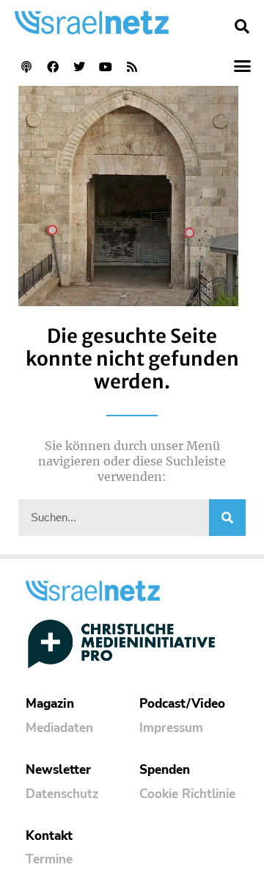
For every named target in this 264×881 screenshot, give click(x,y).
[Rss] (132, 67)
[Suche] (227, 517)
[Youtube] (105, 67)
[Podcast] (26, 67)
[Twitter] (79, 67)
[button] (242, 26)
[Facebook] (53, 67)
